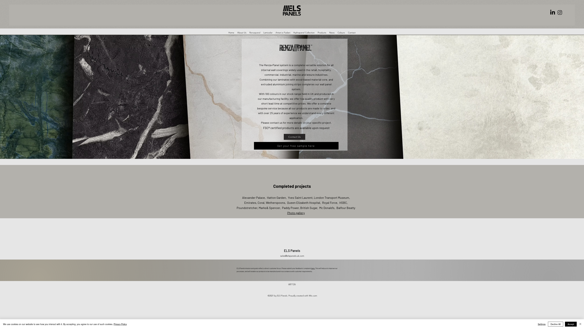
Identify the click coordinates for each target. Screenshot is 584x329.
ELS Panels (292, 251)
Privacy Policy (120, 324)
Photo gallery (296, 213)
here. (313, 268)
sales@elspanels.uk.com (292, 255)
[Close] (580, 324)
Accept (571, 324)
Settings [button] (542, 324)
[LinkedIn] (553, 13)
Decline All (556, 324)
